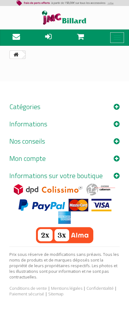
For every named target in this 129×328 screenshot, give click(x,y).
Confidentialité (100, 288)
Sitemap (56, 294)
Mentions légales (66, 288)
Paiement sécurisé (26, 294)
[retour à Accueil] (16, 55)
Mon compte (27, 158)
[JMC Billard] (64, 18)
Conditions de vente (28, 288)
